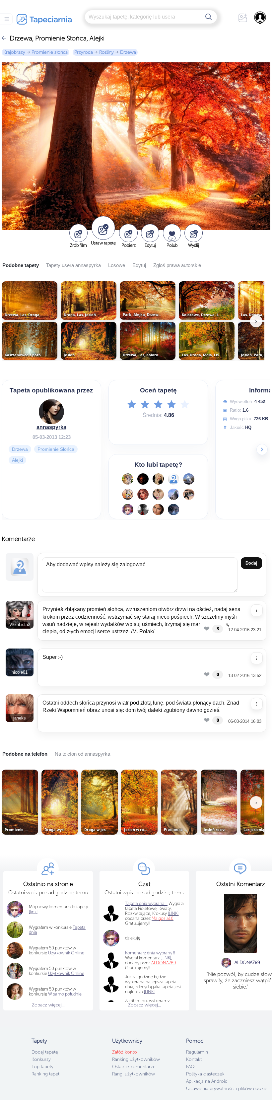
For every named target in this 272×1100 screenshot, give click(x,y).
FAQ (190, 1066)
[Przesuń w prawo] (262, 449)
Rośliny (106, 52)
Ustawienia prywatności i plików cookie (226, 1088)
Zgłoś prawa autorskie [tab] (177, 265)
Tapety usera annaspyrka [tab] (73, 265)
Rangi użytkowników (133, 1074)
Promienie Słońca (55, 448)
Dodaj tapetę (45, 1052)
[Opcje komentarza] (257, 610)
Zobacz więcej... (48, 1005)
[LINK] (166, 957)
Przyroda (83, 52)
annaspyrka (51, 427)
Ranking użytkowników (136, 1059)
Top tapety (42, 1066)
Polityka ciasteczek (205, 1074)
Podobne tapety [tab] (20, 265)
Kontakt (194, 1059)
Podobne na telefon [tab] (24, 754)
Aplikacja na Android (207, 1081)
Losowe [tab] (116, 265)
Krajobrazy (14, 52)
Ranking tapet (45, 1074)
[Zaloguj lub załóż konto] (260, 17)
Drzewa (128, 52)
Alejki (17, 459)
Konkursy (41, 1059)
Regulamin (197, 1052)
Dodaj (251, 563)
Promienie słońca (50, 52)
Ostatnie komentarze (134, 1066)
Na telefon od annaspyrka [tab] (82, 754)
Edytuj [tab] (139, 265)
